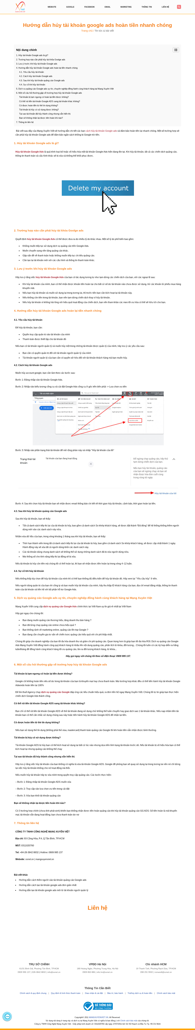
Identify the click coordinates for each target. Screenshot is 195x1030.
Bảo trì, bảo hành (115, 993)
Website (52, 7)
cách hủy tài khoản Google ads (101, 131)
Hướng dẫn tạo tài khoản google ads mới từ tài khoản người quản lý (53, 890)
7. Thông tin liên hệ (25, 122)
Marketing (126, 7)
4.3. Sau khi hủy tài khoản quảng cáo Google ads (42, 80)
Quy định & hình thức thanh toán (65, 993)
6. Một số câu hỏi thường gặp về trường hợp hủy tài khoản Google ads (49, 93)
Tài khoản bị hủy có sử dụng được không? (39, 109)
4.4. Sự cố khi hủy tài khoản (32, 84)
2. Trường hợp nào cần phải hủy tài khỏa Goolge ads (40, 59)
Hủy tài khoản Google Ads (29, 152)
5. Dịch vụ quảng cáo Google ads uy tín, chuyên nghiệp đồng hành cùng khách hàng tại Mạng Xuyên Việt (65, 88)
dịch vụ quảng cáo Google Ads (60, 606)
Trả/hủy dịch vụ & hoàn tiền (140, 993)
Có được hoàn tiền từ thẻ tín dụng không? (38, 105)
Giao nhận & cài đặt (94, 993)
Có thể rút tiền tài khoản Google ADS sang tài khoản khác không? (49, 101)
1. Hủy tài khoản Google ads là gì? (32, 55)
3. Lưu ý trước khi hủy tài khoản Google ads (36, 63)
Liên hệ (165, 7)
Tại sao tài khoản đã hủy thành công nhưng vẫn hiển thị (44, 114)
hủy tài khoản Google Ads (41, 239)
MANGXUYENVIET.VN (98, 1017)
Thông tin (147, 7)
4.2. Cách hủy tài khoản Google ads (36, 76)
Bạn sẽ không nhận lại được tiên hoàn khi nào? (41, 118)
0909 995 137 (24, 972)
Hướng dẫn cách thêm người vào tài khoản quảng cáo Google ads (52, 880)
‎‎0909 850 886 (89, 972)
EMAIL (107, 7)
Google (70, 7)
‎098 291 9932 (146, 972)
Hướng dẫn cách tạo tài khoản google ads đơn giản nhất (47, 885)
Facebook (89, 7)
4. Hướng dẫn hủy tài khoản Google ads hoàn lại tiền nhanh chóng (47, 68)
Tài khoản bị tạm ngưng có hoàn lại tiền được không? (44, 97)
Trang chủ (87, 30)
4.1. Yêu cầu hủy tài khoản (31, 72)
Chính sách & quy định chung (33, 993)
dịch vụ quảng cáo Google (55, 692)
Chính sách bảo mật (166, 993)
